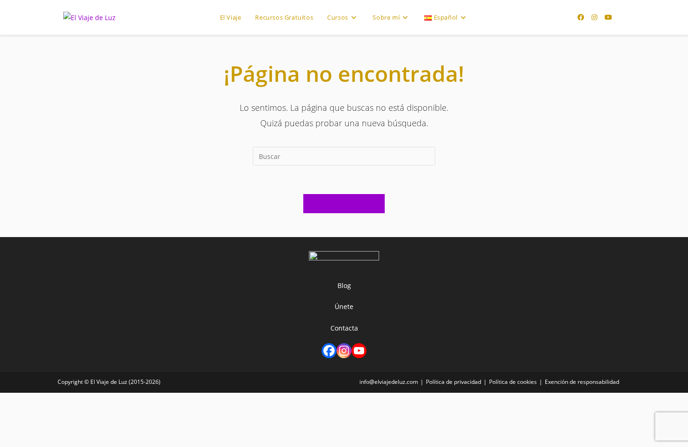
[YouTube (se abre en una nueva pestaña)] (608, 17)
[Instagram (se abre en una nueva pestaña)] (594, 17)
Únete (344, 306)
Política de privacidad (453, 382)
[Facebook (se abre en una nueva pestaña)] (581, 17)
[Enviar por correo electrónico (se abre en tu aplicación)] (622, 17)
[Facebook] (329, 350)
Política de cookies (513, 382)
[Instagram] (344, 350)
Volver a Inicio (344, 203)
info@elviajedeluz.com (388, 382)
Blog (344, 285)
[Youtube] (358, 350)
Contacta (344, 328)
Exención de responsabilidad (582, 382)
